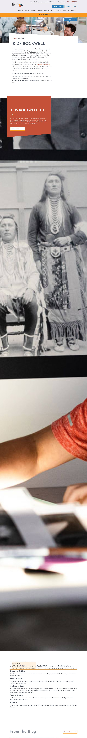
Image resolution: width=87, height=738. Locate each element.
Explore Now (15, 129)
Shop (74, 6)
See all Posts (68, 724)
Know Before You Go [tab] (19, 665)
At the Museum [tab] (42, 665)
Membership (74, 1)
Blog (68, 1)
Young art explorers (43, 64)
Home (14, 38)
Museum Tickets (57, 6)
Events (68, 6)
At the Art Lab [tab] (63, 665)
